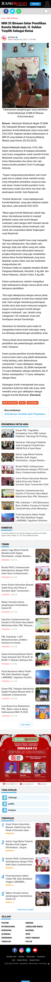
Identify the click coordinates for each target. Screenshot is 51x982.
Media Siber (30, 957)
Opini (28, 934)
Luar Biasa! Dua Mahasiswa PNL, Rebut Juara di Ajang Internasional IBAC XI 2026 (15, 709)
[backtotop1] (48, 964)
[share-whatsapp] (18, 11)
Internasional (8, 926)
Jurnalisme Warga (34, 926)
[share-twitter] (12, 11)
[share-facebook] (6, 11)
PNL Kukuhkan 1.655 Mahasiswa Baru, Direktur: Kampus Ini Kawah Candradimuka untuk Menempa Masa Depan (17, 639)
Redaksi (22, 957)
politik (11, 804)
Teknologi (6, 941)
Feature (5, 923)
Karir (13, 960)
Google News (34, 960)
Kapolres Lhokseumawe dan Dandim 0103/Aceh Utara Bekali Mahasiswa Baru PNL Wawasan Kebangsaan (17, 622)
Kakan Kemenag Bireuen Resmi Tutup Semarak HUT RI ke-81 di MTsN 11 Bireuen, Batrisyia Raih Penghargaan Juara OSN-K (17, 657)
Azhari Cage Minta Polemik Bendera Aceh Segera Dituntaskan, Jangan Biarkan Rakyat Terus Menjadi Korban (16, 553)
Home (3, 18)
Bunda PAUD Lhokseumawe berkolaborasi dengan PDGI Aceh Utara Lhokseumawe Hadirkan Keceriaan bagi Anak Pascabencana (16, 570)
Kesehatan (6, 930)
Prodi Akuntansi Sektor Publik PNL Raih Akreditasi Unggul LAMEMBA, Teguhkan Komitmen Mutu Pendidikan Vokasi (17, 674)
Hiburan (29, 923)
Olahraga (12, 797)
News (22, 403)
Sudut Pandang (33, 938)
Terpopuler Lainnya (25, 910)
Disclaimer (41, 957)
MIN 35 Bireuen (10, 403)
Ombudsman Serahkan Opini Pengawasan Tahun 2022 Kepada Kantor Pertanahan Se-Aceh (25, 414)
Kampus (12, 810)
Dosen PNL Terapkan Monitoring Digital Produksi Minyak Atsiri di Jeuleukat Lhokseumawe (17, 691)
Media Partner (22, 960)
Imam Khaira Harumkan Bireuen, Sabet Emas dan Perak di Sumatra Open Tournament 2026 (17, 587)
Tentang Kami (11, 957)
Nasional (30, 930)
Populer (35, 4)
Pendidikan (32, 403)
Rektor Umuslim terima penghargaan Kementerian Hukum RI (14, 605)
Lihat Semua (25, 725)
